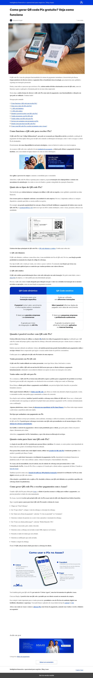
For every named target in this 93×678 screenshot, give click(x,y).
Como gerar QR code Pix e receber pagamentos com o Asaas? (29, 126)
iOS (72, 603)
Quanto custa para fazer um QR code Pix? (23, 123)
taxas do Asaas (14, 469)
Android (66, 603)
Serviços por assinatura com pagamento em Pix (24, 121)
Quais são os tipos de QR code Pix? (21, 106)
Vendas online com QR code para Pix (22, 118)
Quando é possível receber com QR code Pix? (24, 113)
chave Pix (12, 278)
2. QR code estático (17, 111)
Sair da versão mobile (46, 675)
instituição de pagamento (45, 149)
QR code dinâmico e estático (47, 248)
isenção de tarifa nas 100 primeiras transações (43, 473)
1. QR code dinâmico (17, 108)
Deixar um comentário (46, 662)
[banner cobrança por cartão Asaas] (46, 168)
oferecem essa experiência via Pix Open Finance (49, 407)
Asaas (35, 491)
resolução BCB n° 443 (26, 207)
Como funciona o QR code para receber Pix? (24, 103)
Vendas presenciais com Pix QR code (22, 116)
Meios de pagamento (23, 656)
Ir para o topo (79, 670)
